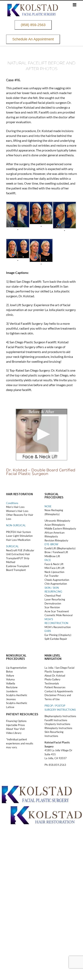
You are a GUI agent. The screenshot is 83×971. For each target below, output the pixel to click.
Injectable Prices (15, 725)
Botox (9, 671)
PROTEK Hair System (18, 532)
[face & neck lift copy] (41, 411)
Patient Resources (55, 687)
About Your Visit (15, 728)
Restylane (12, 687)
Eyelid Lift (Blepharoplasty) (60, 548)
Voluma (10, 679)
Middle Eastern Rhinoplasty (60, 528)
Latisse (10, 707)
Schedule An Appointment (33, 39)
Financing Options (16, 721)
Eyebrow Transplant (17, 566)
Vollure (10, 675)
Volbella (10, 683)
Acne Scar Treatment (57, 611)
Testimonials (52, 683)
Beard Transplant (16, 570)
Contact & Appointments (59, 691)
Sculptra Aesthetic (16, 695)
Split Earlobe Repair (56, 638)
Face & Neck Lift (54, 564)
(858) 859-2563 (33, 25)
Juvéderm (12, 691)
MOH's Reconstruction (58, 627)
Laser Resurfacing (55, 599)
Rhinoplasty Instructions (58, 728)
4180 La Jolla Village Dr (58, 750)
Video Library (14, 733)
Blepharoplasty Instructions (60, 716)
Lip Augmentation (16, 667)
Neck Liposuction (54, 572)
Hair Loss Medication (18, 539)
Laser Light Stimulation (19, 535)
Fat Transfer (52, 575)
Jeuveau (11, 699)
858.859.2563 (57, 764)
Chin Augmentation (56, 583)
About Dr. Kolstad (55, 675)
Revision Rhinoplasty (56, 540)
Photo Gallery (52, 679)
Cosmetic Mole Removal (59, 615)
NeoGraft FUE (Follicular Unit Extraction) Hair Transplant (20, 554)
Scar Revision (52, 607)
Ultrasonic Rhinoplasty (57, 520)
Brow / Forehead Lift (56, 552)
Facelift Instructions (56, 720)
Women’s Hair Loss (17, 511)
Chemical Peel (53, 595)
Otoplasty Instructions (57, 724)
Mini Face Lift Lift (54, 568)
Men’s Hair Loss (15, 507)
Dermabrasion (53, 603)
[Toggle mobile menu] (75, 5)
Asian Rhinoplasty (55, 524)
